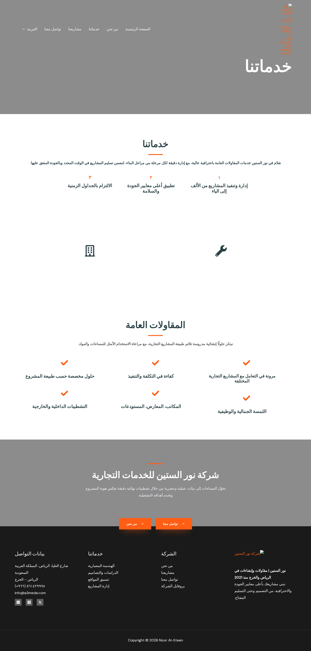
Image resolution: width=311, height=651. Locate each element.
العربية (32, 29)
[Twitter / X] (40, 602)
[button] (25, 29)
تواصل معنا (52, 29)
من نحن (112, 29)
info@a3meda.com (30, 592)
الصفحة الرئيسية (137, 29)
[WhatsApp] (18, 602)
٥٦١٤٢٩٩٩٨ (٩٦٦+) (30, 586)
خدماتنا (94, 29)
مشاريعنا (75, 29)
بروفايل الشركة (173, 586)
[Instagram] (29, 602)
